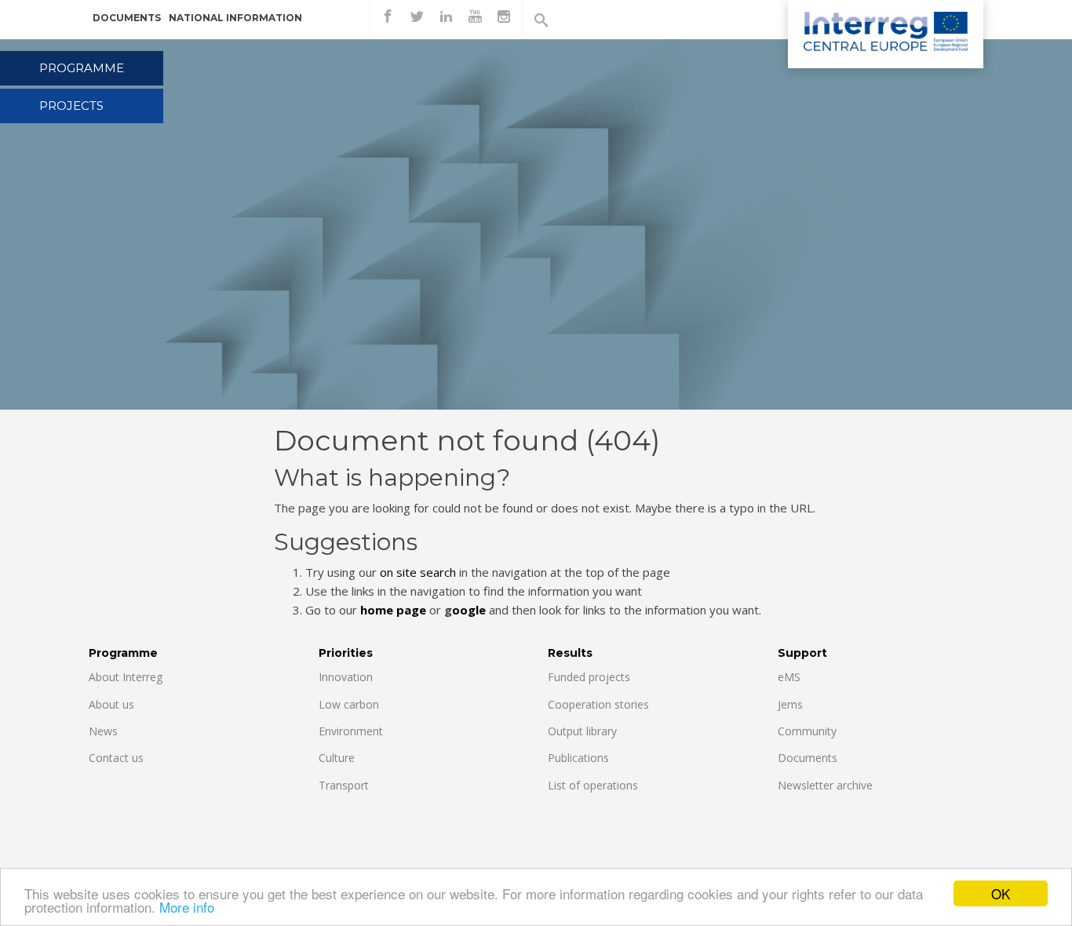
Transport (344, 785)
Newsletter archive (825, 785)
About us (111, 704)
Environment (351, 731)
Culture (337, 757)
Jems (790, 704)
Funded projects (589, 676)
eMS (789, 676)
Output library (582, 731)
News (103, 731)
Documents (127, 18)
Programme (81, 67)
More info (186, 907)
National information (235, 18)
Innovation (346, 676)
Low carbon (349, 704)
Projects (71, 105)
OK (1000, 893)
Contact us (116, 757)
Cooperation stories (598, 704)
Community (807, 731)
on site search (418, 572)
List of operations (593, 785)
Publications (578, 757)
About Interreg (125, 676)
